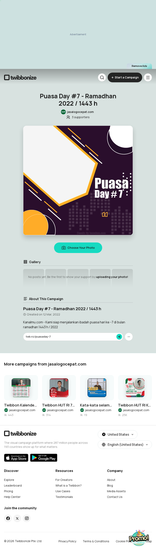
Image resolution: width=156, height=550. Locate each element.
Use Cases (62, 491)
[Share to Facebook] (8, 518)
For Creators (64, 480)
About (111, 480)
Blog (110, 485)
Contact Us (114, 497)
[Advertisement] (78, 34)
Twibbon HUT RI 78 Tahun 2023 (59, 405)
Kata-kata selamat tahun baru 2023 (97, 405)
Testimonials (64, 497)
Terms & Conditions (96, 541)
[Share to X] (17, 518)
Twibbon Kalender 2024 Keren (21, 405)
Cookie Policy (125, 541)
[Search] (102, 77)
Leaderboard (13, 485)
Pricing (8, 491)
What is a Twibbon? (68, 485)
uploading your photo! (112, 277)
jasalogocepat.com (22, 410)
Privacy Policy (67, 541)
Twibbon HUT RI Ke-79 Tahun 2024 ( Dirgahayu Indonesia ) (135, 405)
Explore (9, 480)
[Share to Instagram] (27, 518)
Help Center (12, 497)
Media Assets (116, 491)
